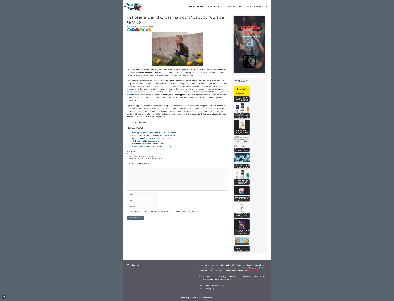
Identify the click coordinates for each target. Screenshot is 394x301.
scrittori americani (135, 154)
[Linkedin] (133, 29)
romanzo (130, 95)
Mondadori (216, 92)
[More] (149, 29)
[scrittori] (249, 73)
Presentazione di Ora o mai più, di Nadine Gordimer (146, 158)
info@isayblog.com (254, 271)
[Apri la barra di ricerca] (267, 6)
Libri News (230, 7)
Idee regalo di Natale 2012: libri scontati (142, 156)
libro (201, 86)
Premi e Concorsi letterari (250, 7)
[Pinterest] (137, 29)
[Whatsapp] (141, 29)
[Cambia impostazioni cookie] (4, 297)
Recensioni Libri (196, 7)
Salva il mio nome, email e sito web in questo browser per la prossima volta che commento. (164, 211)
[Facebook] (145, 29)
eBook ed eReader (214, 7)
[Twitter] (129, 29)
